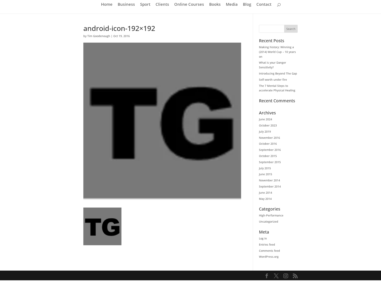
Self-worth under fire (273, 79)
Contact (263, 5)
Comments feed (269, 251)
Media (232, 5)
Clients (162, 5)
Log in (263, 238)
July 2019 (265, 131)
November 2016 (269, 138)
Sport (145, 5)
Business (126, 5)
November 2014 (269, 180)
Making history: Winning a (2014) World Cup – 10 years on (277, 51)
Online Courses (189, 5)
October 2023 (268, 125)
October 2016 (268, 144)
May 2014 (265, 199)
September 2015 (270, 162)
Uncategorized (268, 221)
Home (107, 5)
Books (215, 5)
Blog (247, 5)
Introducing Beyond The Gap (278, 73)
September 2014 (270, 186)
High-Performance (271, 215)
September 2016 (270, 150)
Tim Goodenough (98, 36)
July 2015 (265, 168)
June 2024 (265, 119)
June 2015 (265, 174)
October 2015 (268, 156)
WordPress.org (269, 256)
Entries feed (267, 244)
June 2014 (265, 192)
